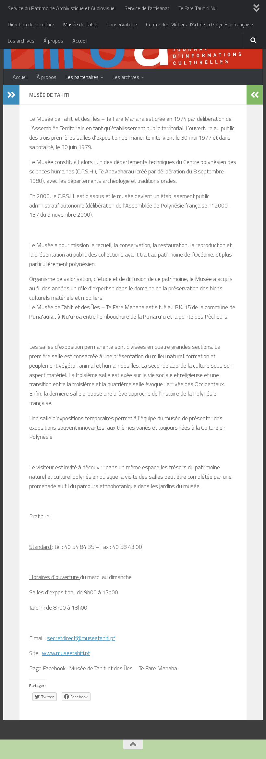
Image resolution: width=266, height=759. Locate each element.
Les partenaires (82, 77)
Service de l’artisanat (147, 8)
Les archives (21, 40)
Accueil (79, 40)
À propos (53, 40)
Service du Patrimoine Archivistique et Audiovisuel (61, 8)
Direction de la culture (31, 24)
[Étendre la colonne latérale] (11, 95)
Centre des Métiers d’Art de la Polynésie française (199, 24)
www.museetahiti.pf (66, 653)
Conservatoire (121, 24)
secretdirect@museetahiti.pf (81, 638)
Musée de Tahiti (80, 24)
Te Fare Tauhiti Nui (197, 8)
